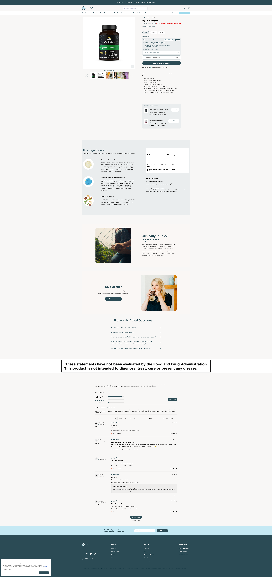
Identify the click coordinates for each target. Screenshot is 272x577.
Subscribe (162, 531)
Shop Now (152, 2)
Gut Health (139, 13)
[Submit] (145, 8)
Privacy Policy (121, 568)
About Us (113, 548)
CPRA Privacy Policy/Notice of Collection (135, 568)
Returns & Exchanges (149, 555)
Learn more (165, 67)
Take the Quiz (184, 13)
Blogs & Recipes (115, 551)
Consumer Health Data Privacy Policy (177, 568)
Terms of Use (113, 568)
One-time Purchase (153, 57)
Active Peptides (115, 13)
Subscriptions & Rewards (184, 548)
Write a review (172, 399)
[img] (111, 408)
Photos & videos (169, 418)
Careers (113, 561)
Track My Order (147, 558)
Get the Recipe (113, 299)
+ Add (175, 110)
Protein (132, 13)
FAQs (145, 551)
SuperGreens (124, 13)
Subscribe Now (151, 40)
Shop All (84, 13)
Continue (44, 573)
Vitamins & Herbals (150, 13)
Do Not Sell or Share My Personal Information (156, 568)
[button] (115, 396)
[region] (26, 567)
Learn (173, 13)
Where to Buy (114, 558)
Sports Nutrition (104, 13)
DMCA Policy (147, 561)
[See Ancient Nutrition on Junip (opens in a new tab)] (139, 520)
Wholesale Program (183, 555)
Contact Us (146, 548)
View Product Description (148, 26)
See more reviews (136, 517)
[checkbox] (170, 418)
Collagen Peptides (93, 13)
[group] (172, 39)
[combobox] (135, 8)
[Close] (48, 560)
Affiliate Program (183, 551)
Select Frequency (146, 36)
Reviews (113, 555)
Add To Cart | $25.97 (162, 63)
